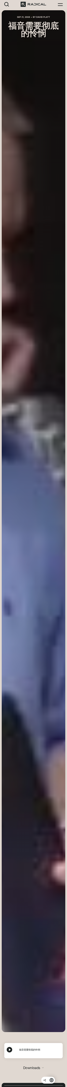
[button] (6, 4)
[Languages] (51, 1080)
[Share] (44, 1080)
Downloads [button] (32, 1068)
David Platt (43, 17)
